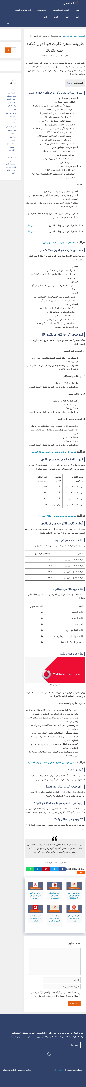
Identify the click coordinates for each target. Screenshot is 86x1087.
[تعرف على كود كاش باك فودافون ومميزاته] (35, 888)
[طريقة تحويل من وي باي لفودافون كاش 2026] (74, 888)
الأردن (67, 17)
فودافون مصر (67, 36)
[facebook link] (49, 1054)
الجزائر (44, 17)
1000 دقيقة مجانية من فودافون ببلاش (59, 242)
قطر (77, 17)
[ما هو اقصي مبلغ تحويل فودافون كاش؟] (74, 911)
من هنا (31, 225)
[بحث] (8, 50)
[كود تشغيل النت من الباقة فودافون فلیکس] (35, 911)
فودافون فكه (48, 863)
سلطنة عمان (41, 10)
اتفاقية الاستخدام (9, 1070)
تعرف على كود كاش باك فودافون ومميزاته (35, 895)
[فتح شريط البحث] (8, 23)
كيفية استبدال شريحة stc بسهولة (11, 130)
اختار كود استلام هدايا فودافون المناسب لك (54, 895)
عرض (70, 83)
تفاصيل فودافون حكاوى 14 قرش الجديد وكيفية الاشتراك (51, 762)
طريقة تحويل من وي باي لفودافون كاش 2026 (74, 895)
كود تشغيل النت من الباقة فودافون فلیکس (35, 918)
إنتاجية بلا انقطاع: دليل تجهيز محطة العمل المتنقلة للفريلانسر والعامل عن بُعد (11, 99)
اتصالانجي (68, 3)
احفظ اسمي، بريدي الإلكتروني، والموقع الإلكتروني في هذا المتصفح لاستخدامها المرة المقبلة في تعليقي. (54, 994)
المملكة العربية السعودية (61, 10)
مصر (77, 10)
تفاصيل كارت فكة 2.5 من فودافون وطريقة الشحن (54, 452)
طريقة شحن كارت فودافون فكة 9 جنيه (59, 516)
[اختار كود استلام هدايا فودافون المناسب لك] (54, 888)
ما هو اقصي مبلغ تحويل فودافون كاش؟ (74, 918)
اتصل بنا (74, 1045)
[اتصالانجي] (77, 3)
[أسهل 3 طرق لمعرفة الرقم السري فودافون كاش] (54, 911)
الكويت (56, 17)
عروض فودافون (58, 863)
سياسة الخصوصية (24, 1070)
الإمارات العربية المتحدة (23, 10)
